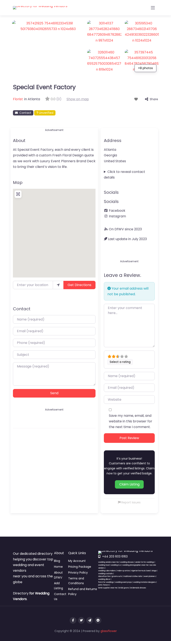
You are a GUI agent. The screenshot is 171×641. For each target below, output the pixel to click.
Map (18, 182)
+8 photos (145, 68)
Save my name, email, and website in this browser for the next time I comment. (130, 421)
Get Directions (79, 284)
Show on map (78, 99)
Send (54, 393)
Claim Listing (129, 484)
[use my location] (58, 285)
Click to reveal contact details (124, 174)
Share (154, 99)
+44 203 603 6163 (115, 556)
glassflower (109, 631)
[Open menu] (153, 7)
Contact (25, 113)
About (19, 140)
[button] (54, 230)
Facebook (117, 210)
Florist (18, 99)
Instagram (117, 216)
